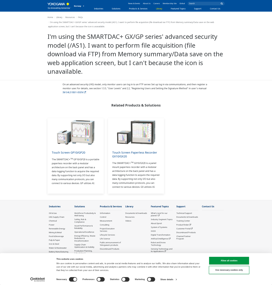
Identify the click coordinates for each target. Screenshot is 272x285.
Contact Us (215, 8)
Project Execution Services (107, 229)
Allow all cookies (229, 260)
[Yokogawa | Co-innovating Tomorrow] (59, 5)
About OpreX (156, 223)
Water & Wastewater (58, 248)
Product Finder (182, 224)
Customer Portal (183, 228)
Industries (98, 8)
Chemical (53, 220)
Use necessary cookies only (229, 270)
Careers (156, 3)
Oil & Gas (53, 213)
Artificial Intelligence (159, 238)
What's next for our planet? (159, 214)
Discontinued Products (109, 249)
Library (159, 8)
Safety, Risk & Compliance (80, 220)
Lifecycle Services (107, 235)
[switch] (101, 279)
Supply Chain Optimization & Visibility (84, 245)
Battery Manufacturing (58, 251)
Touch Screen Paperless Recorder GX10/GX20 (134, 154)
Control (103, 217)
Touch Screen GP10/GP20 (68, 152)
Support (197, 8)
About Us (147, 3)
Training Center (183, 220)
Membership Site (170, 3)
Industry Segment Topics (162, 219)
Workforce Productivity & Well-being (85, 214)
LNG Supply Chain (56, 217)
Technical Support (184, 213)
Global (182, 3)
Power (51, 224)
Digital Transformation (160, 235)
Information (105, 213)
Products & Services (138, 8)
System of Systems (159, 227)
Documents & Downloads (136, 213)
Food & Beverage (56, 236)
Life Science (105, 238)
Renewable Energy (57, 228)
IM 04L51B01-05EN (73, 92)
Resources (70, 17)
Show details (166, 279)
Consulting (104, 224)
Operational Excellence (84, 232)
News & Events (134, 3)
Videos (128, 220)
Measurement (106, 220)
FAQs (80, 17)
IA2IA (153, 231)
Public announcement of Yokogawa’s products (110, 243)
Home (50, 17)
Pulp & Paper (54, 240)
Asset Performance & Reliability (83, 226)
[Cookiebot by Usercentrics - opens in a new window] (37, 279)
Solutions (116, 8)
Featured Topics (178, 8)
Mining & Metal (55, 232)
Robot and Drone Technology (158, 243)
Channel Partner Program (183, 237)
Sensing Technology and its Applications (161, 250)
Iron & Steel (54, 244)
